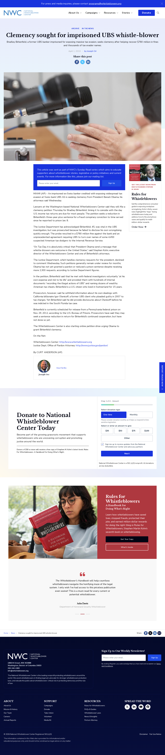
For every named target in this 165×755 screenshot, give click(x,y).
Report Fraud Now (162, 376)
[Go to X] (127, 707)
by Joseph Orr (90, 51)
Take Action (48, 713)
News (13, 633)
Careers (7, 716)
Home (6, 633)
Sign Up (111, 183)
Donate (146, 12)
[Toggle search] (158, 12)
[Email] (159, 633)
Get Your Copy (127, 539)
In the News (88, 28)
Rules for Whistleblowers (94, 705)
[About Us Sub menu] (81, 13)
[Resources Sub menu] (117, 13)
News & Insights (90, 716)
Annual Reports (10, 720)
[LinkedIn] (88, 62)
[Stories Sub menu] (132, 13)
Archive (75, 28)
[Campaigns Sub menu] (99, 13)
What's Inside (127, 547)
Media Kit (47, 720)
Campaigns (91, 12)
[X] (82, 62)
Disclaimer (144, 734)
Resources (110, 12)
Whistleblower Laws (92, 713)
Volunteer (48, 716)
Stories (126, 12)
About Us (73, 12)
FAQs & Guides (90, 709)
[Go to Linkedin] (134, 707)
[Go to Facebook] (148, 707)
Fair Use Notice (155, 734)
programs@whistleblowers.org (105, 3)
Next (127, 453)
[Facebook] (77, 62)
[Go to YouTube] (140, 707)
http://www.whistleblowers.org (75, 342)
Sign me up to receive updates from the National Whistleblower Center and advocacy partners (125, 445)
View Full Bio (61, 368)
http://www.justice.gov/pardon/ (92, 345)
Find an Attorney (90, 720)
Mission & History (10, 709)
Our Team (8, 713)
